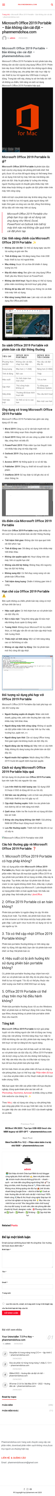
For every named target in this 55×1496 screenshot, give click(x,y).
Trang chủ (6, 15)
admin (12, 38)
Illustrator (18, 1093)
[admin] (4, 38)
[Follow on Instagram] (27, 1489)
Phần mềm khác (10, 1411)
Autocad (28, 1093)
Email (5, 1282)
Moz (9, 1102)
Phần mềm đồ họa (44, 1072)
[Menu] (3, 4)
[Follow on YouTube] (31, 1489)
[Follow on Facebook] (24, 1489)
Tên (4, 1272)
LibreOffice (37, 894)
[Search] (52, 4)
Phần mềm (7, 1405)
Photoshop (7, 1093)
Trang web (6, 1293)
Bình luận (6, 1249)
